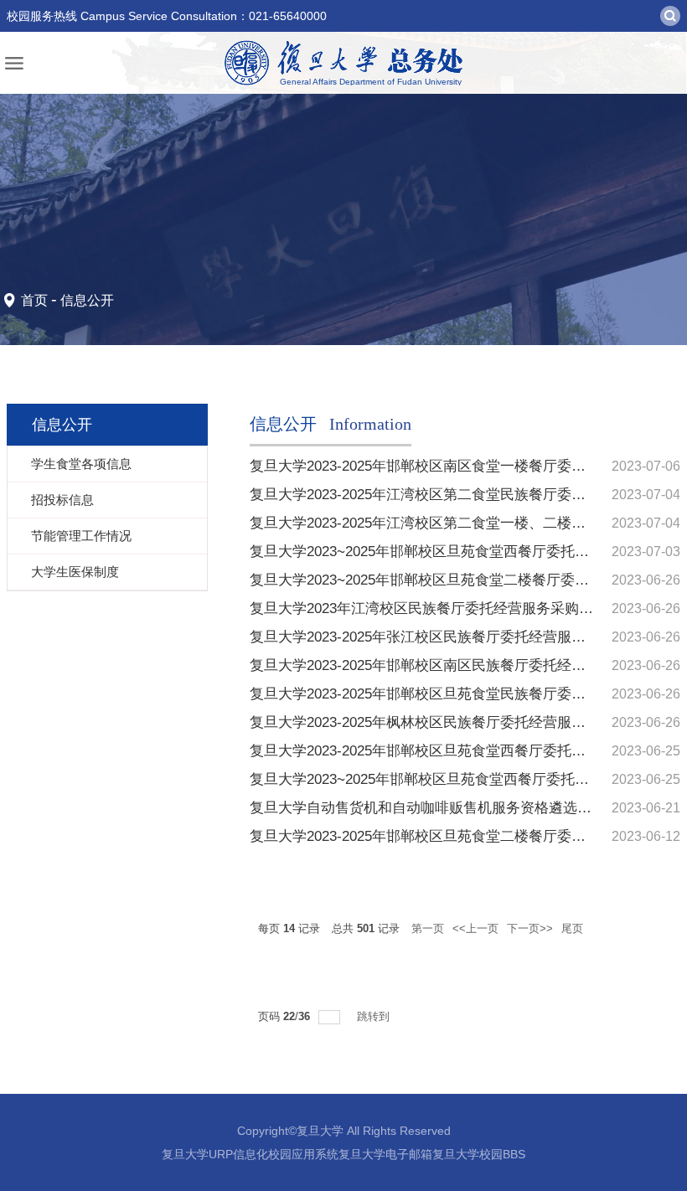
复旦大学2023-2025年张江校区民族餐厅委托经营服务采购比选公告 (460, 637)
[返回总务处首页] (343, 62)
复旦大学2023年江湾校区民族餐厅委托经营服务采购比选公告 (443, 608)
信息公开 (87, 300)
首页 (34, 300)
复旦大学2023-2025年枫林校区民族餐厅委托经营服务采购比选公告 (460, 722)
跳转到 (375, 1016)
